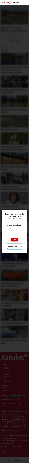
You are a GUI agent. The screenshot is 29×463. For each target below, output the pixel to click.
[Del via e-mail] (17, 41)
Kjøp (14, 239)
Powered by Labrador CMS (14, 460)
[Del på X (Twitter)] (14, 41)
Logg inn (22, 2)
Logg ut (3, 453)
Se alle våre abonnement (14, 249)
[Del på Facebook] (12, 41)
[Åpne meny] (27, 2)
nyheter (4, 47)
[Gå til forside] (6, 2)
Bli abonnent (16, 2)
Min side (4, 451)
